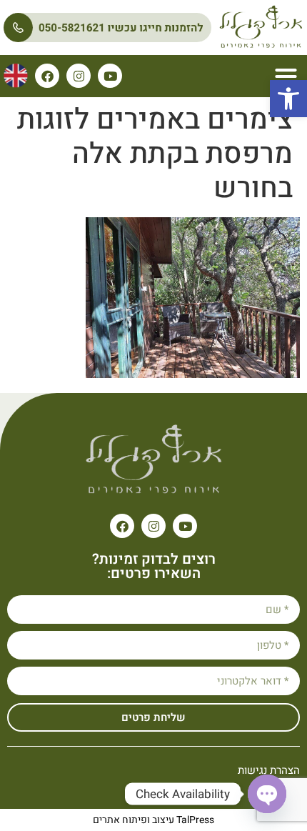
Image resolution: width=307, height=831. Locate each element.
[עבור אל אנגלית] (16, 76)
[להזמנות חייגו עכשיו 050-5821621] (107, 27)
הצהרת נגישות (269, 770)
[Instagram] (78, 76)
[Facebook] (47, 76)
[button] (288, 98)
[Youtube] (110, 76)
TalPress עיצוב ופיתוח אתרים (153, 819)
